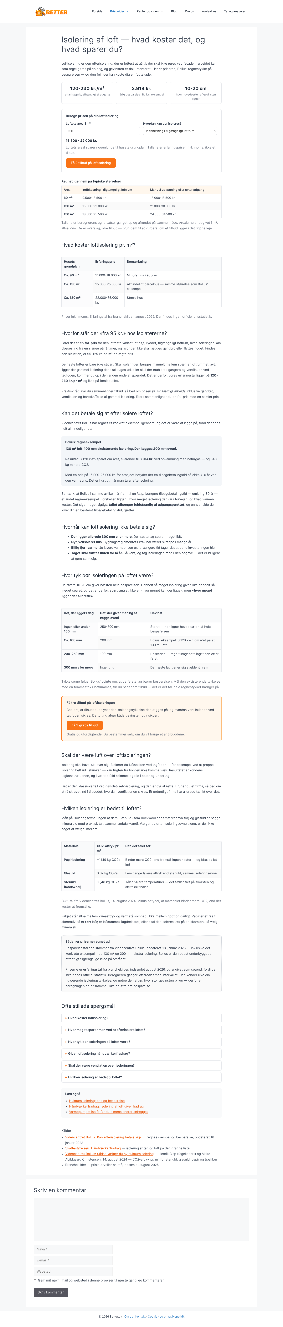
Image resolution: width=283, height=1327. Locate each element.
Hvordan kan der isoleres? (162, 123)
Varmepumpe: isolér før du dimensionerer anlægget (108, 1112)
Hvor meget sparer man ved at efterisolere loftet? (106, 1030)
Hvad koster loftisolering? (88, 1018)
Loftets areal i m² (78, 123)
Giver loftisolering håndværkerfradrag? (99, 1053)
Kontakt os (209, 11)
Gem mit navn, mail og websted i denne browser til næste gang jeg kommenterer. (101, 1280)
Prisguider (117, 11)
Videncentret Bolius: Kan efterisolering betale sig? (103, 1137)
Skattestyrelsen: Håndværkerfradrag (93, 1148)
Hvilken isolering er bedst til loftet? (95, 1077)
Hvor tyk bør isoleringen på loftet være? (99, 1042)
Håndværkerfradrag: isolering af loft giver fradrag (106, 1106)
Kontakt (140, 1316)
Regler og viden (148, 11)
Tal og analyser (234, 11)
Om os (189, 11)
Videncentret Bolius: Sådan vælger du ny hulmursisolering (109, 1154)
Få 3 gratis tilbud (85, 725)
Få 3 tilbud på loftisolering (91, 163)
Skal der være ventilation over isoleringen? (101, 1065)
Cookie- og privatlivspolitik (166, 1316)
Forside (97, 11)
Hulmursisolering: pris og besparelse (97, 1101)
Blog (174, 11)
